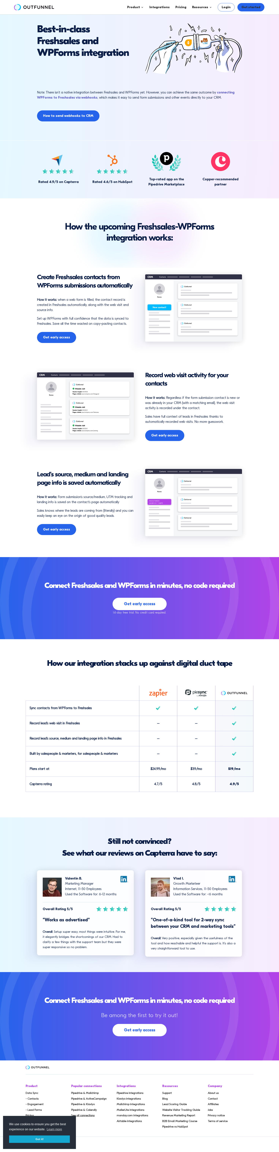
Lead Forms (148, 45)
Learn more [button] (54, 1129)
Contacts (146, 30)
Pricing (180, 7)
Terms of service (218, 1121)
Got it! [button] (39, 1139)
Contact (213, 1098)
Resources (200, 7)
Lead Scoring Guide (174, 1104)
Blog (165, 1098)
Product (133, 7)
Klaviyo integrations (129, 1098)
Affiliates (213, 1104)
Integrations (159, 7)
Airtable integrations (129, 1121)
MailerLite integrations (130, 1110)
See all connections (83, 1115)
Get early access (56, 337)
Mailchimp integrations (131, 1104)
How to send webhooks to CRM (68, 116)
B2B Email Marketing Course (179, 1121)
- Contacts (32, 1098)
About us (213, 1093)
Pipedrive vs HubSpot (175, 1126)
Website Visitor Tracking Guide (181, 1110)
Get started (250, 7)
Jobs (210, 1110)
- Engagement (34, 1104)
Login (226, 7)
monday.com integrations (132, 1115)
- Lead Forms (34, 1110)
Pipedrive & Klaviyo (83, 1104)
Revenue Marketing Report (178, 1115)
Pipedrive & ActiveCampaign (89, 1098)
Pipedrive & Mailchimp (85, 1093)
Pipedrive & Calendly (84, 1110)
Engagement (149, 37)
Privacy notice (216, 1115)
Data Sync (32, 1093)
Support (167, 1093)
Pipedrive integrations (130, 1093)
